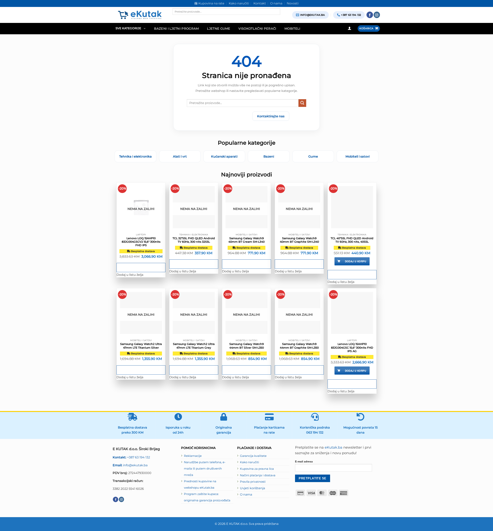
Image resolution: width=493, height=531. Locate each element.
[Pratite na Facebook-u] (369, 15)
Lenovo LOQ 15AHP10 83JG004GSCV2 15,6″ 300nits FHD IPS (141, 242)
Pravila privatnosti (253, 481)
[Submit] (302, 103)
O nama (246, 494)
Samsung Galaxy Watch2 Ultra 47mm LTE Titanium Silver (141, 345)
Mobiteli (292, 28)
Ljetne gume (218, 28)
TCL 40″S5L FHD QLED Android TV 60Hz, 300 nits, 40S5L (352, 240)
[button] (130, 28)
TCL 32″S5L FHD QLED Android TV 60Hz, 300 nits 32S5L (194, 240)
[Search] (176, 18)
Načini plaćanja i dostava (257, 475)
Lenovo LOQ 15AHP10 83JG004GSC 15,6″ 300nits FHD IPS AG (352, 347)
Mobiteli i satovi (357, 156)
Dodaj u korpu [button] (355, 261)
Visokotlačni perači (257, 28)
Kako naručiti (249, 462)
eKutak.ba (333, 447)
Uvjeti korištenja (252, 488)
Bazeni (268, 156)
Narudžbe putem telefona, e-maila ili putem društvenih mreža (205, 468)
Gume (313, 156)
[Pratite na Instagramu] (377, 15)
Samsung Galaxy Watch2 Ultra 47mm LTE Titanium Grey (194, 345)
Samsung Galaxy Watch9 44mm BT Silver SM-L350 (246, 345)
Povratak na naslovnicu (226, 116)
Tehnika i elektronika (135, 156)
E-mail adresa (304, 461)
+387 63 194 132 (131, 457)
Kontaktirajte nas (270, 116)
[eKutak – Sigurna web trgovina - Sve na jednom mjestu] (139, 14)
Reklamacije (193, 456)
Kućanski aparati (224, 156)
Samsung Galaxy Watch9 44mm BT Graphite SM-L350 (299, 345)
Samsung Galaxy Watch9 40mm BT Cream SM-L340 (246, 240)
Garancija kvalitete (253, 456)
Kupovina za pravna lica (257, 469)
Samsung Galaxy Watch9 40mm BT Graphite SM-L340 (299, 240)
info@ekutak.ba (130, 465)
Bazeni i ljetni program (176, 28)
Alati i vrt (180, 156)
